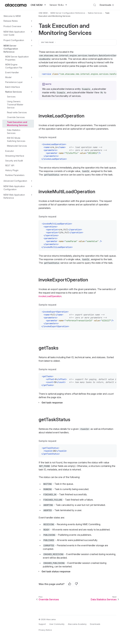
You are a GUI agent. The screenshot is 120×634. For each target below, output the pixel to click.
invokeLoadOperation (50, 296)
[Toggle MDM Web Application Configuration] (31, 186)
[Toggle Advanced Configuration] (31, 181)
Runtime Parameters (14, 175)
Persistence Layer (14, 82)
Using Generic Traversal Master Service (15, 104)
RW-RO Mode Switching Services (16, 139)
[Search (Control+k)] (94, 5)
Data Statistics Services (13, 131)
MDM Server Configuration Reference (11, 48)
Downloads (105, 5)
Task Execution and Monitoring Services (17, 123)
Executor (9, 151)
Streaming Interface (14, 156)
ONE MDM (43, 13)
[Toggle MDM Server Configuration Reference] (31, 45)
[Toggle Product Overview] (31, 26)
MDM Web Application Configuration (14, 188)
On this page (47, 42)
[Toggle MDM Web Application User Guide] (31, 32)
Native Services (13, 92)
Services (11, 96)
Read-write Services (17, 112)
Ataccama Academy (77, 624)
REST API (9, 165)
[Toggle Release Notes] (31, 21)
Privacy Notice (45, 630)
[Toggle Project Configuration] (31, 40)
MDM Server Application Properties (17, 58)
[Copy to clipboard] (112, 74)
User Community (56, 624)
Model (8, 77)
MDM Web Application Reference (14, 196)
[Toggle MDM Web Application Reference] (31, 195)
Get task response (52, 402)
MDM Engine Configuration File (13, 66)
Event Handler (12, 72)
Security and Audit (14, 160)
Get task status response (56, 571)
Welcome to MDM (12, 16)
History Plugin (11, 170)
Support (42, 624)
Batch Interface (12, 87)
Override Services (16, 117)
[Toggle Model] (31, 77)
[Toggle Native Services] (31, 92)
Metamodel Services (17, 146)
